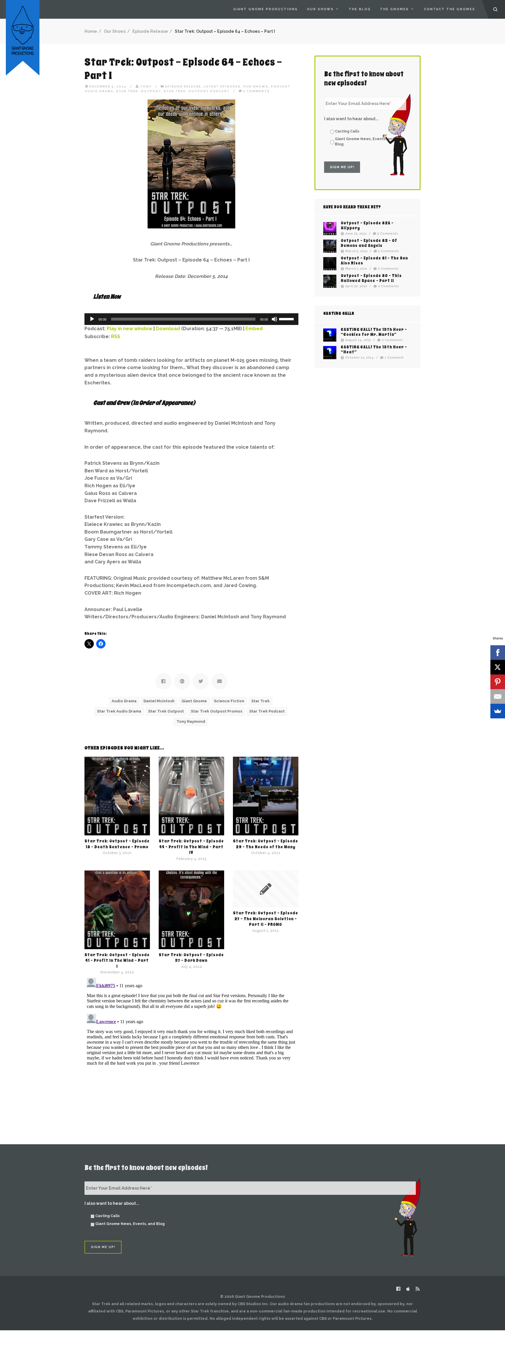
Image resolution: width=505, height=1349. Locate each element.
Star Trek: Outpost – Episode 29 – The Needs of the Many (265, 844)
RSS (115, 336)
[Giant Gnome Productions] (23, 30)
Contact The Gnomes (449, 9)
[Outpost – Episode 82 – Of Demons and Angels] (329, 246)
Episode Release (150, 31)
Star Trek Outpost (166, 711)
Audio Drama (124, 701)
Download (168, 328)
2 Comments (256, 91)
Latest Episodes (222, 86)
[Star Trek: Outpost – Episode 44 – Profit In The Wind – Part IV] (191, 796)
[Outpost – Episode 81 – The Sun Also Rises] (329, 263)
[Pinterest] (497, 681)
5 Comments (387, 234)
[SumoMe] (497, 711)
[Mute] (274, 319)
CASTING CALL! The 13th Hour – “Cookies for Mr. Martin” (374, 332)
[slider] (287, 318)
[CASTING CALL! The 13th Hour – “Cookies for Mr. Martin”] (329, 335)
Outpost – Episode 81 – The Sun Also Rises (374, 260)
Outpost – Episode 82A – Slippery (367, 225)
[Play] (92, 319)
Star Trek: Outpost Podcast (197, 91)
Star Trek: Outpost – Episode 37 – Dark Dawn (191, 957)
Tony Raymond (191, 721)
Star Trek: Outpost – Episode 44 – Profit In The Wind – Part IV (191, 846)
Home (90, 31)
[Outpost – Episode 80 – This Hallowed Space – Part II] (329, 281)
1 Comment (394, 358)
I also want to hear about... (351, 118)
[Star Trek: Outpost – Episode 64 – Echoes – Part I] (191, 163)
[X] (497, 667)
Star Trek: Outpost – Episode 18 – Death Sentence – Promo (117, 844)
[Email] (497, 696)
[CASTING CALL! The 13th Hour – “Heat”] (329, 352)
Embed (254, 328)
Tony (146, 86)
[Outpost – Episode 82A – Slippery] (329, 228)
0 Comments (388, 286)
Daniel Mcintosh (158, 701)
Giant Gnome (194, 701)
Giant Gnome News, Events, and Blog (365, 141)
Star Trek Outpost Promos (216, 711)
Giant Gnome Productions (265, 9)
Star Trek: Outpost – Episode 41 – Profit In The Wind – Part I (117, 960)
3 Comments (388, 269)
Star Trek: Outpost (138, 91)
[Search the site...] (495, 9)
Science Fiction (229, 701)
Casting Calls (347, 131)
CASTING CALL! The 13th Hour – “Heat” (374, 349)
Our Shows (320, 9)
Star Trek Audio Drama (119, 711)
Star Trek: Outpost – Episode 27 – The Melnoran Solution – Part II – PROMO (265, 918)
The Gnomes (394, 9)
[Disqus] (191, 1048)
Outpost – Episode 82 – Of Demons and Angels (369, 243)
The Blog (360, 9)
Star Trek (260, 701)
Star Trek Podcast (267, 711)
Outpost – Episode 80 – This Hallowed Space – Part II (371, 278)
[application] (191, 319)
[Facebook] (497, 652)
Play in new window (129, 328)
